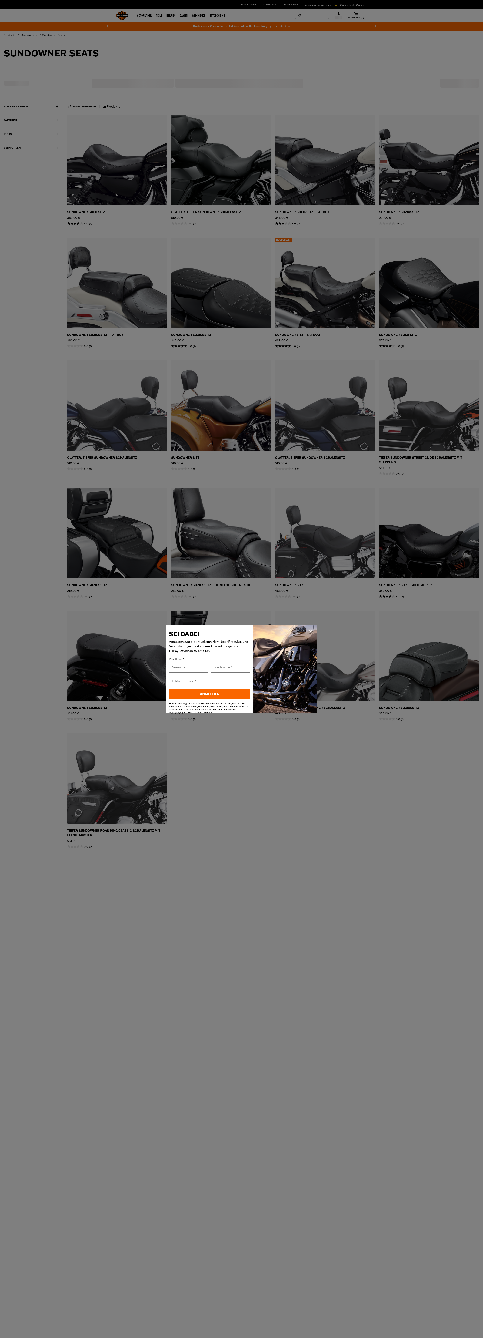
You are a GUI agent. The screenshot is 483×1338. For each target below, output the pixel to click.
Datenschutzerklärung (181, 712)
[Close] (310, 631)
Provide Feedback (479, 648)
